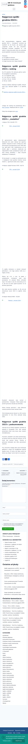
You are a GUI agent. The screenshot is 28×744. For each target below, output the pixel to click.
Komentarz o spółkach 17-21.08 (13, 550)
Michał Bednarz (8, 23)
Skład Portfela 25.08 (10, 542)
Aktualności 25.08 (9, 546)
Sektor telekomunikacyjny (9, 685)
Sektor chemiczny (7, 661)
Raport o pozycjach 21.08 (11, 548)
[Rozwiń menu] (14, 9)
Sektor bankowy (7, 657)
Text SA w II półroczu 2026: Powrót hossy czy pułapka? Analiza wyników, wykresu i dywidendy (13, 613)
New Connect (5, 107)
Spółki (3, 14)
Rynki (4, 653)
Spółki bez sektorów (8, 687)
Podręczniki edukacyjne (11, 558)
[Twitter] (25, 4)
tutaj (16, 111)
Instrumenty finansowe (9, 639)
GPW (21, 107)
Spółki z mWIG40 (7, 691)
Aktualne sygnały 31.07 (11, 556)
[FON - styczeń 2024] (14, 131)
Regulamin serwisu (20, 730)
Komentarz (5, 486)
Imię (4, 507)
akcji (6, 86)
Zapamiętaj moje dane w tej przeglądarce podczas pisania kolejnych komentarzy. (13, 524)
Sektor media (6, 671)
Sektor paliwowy (7, 681)
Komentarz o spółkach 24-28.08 (13, 544)
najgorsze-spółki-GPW (8, 464)
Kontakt (10, 733)
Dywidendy (5, 635)
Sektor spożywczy (7, 683)
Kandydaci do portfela (10, 554)
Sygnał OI (7, 560)
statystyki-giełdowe (18, 464)
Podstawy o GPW (7, 645)
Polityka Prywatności (8, 730)
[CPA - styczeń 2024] (14, 217)
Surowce (5, 699)
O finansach (6, 651)
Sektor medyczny (7, 673)
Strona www (6, 520)
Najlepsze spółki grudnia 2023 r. (6, 472)
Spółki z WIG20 (6, 697)
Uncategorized (6, 701)
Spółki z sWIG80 (7, 693)
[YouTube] (25, 6)
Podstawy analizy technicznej (10, 643)
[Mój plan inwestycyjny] (14, 536)
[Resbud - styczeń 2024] (14, 348)
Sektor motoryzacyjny (8, 675)
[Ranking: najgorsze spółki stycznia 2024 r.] (14, 97)
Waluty (4, 703)
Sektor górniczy (7, 667)
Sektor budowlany (7, 659)
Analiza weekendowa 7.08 (12, 552)
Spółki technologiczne (8, 689)
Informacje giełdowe (8, 649)
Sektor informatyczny (8, 669)
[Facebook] (25, 1)
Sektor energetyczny (8, 663)
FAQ (14, 733)
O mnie (18, 733)
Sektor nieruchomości (8, 677)
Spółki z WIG (6, 695)
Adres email (6, 513)
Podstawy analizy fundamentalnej (11, 641)
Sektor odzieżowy (7, 679)
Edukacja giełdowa (7, 637)
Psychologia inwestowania (9, 647)
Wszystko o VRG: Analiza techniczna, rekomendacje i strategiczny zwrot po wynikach (14, 576)
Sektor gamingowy (7, 665)
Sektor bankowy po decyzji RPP (21, 472)
